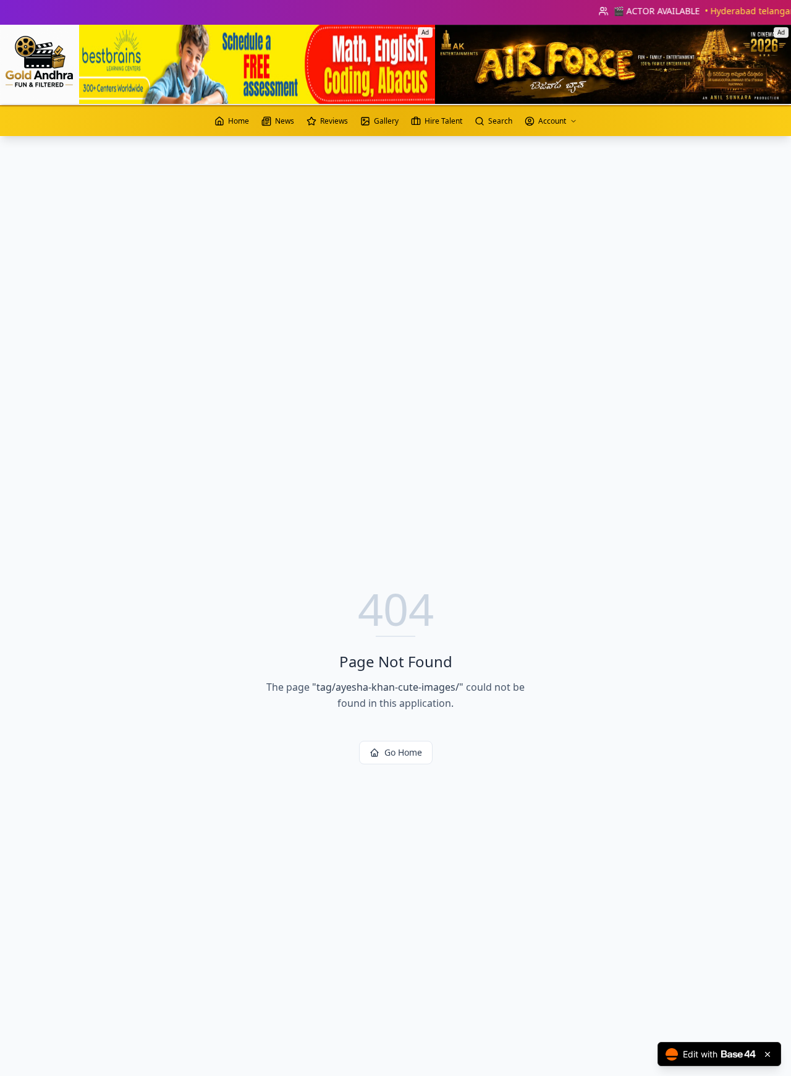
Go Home (403, 752)
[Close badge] (767, 1054)
